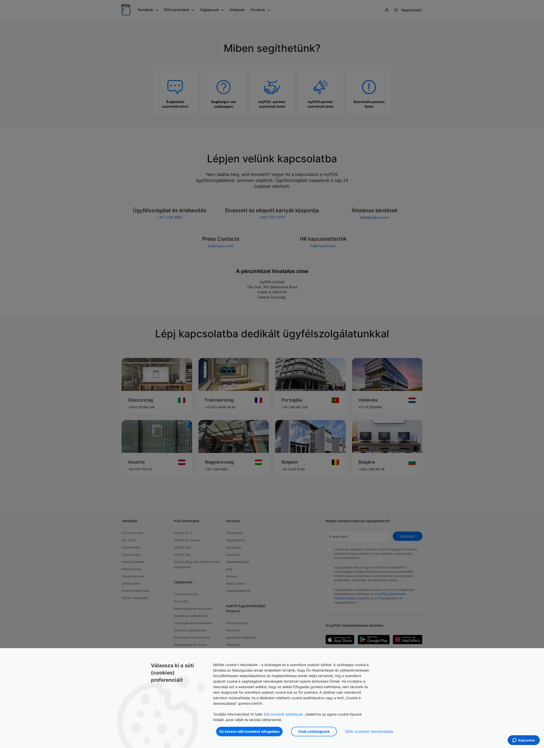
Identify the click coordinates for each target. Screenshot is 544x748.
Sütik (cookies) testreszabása (369, 731)
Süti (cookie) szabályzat (283, 714)
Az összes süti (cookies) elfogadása (249, 731)
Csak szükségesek (314, 731)
